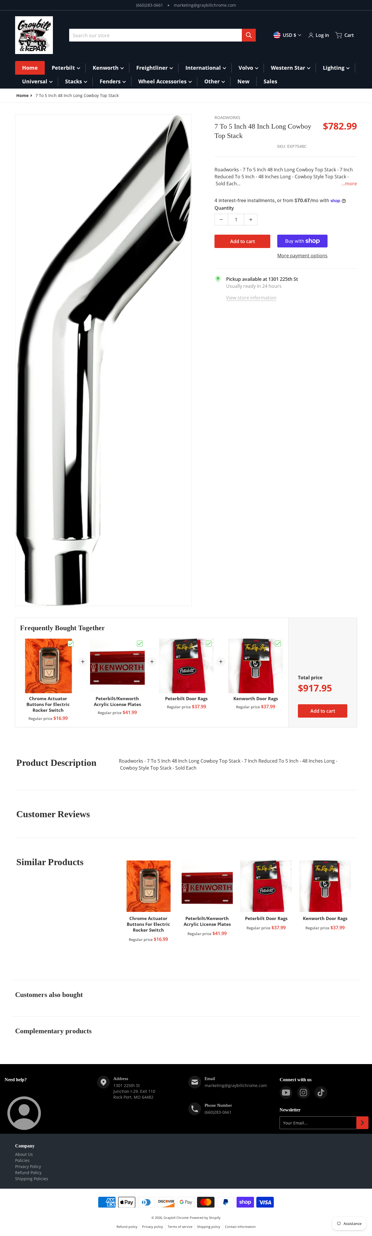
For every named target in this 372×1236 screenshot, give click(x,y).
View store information (251, 297)
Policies (22, 1160)
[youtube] (286, 1092)
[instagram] (303, 1092)
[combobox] (162, 35)
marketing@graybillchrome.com (205, 5)
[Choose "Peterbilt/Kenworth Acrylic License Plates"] (140, 643)
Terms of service (180, 1226)
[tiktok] (320, 1092)
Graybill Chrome (176, 1217)
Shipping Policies (31, 1178)
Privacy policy (152, 1226)
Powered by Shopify (205, 1217)
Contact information (240, 1226)
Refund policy (127, 1226)
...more (349, 183)
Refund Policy (28, 1172)
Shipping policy (208, 1226)
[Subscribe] (362, 1122)
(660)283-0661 (149, 5)
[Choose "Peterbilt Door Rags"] (209, 643)
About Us (24, 1154)
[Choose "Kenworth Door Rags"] (278, 643)
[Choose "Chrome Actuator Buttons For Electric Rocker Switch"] (71, 643)
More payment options (302, 255)
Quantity (224, 208)
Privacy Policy (28, 1166)
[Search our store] (249, 35)
